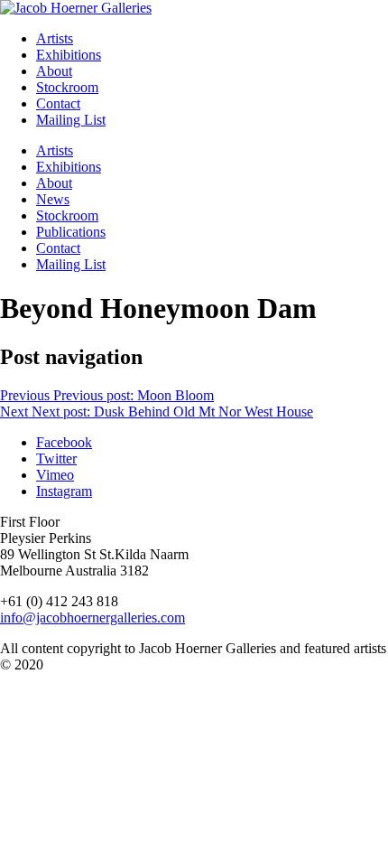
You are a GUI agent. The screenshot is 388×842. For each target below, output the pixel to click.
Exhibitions (68, 54)
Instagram (64, 491)
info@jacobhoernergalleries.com (92, 617)
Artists (54, 38)
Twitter (56, 458)
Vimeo (55, 474)
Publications (71, 231)
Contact (58, 103)
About (54, 71)
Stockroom (67, 87)
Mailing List (71, 119)
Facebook (64, 442)
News (52, 199)
